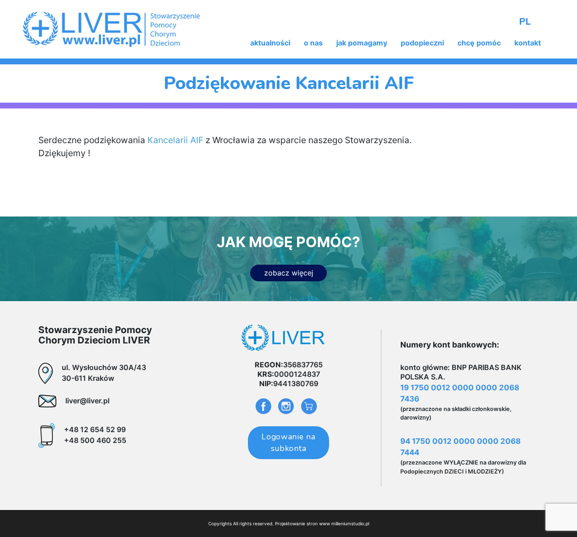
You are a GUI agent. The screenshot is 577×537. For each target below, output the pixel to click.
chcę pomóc (479, 42)
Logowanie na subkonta (288, 442)
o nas (313, 42)
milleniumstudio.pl (350, 523)
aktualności (270, 42)
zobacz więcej (288, 272)
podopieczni (422, 42)
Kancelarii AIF (176, 140)
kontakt (527, 42)
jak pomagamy (361, 42)
